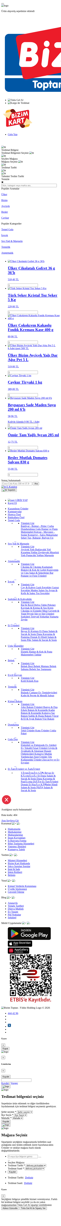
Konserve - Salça (37, 535)
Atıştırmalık (7, 252)
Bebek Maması (42, 666)
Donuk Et (35, 637)
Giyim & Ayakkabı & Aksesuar (39, 749)
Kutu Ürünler (42, 730)
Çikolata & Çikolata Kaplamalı (37, 567)
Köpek (30, 681)
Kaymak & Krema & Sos (34, 608)
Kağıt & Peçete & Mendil (34, 695)
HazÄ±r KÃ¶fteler (42, 784)
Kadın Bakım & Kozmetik (38, 711)
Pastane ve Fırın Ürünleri (34, 575)
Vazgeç (14, 1083)
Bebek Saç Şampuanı (40, 669)
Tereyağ (35, 616)
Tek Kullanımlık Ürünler (36, 758)
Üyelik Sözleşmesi (17, 889)
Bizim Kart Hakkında (19, 863)
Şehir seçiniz (7, 1112)
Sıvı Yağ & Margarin (12, 241)
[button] (9, 490)
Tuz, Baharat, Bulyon (38, 537)
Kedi (24, 681)
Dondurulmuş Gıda (31, 529)
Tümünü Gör (27, 523)
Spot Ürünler (41, 756)
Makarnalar (52, 535)
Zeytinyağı (44, 552)
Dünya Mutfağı (16, 908)
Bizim (4, 200)
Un (51, 537)
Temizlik (5, 247)
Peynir (30, 613)
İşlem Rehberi (15, 872)
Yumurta (54, 616)
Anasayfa (13, 903)
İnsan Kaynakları (16, 837)
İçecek (4, 235)
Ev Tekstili (27, 748)
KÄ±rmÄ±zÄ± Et (31, 775)
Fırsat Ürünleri (40, 748)
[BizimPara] (17, 128)
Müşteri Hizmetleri (17, 860)
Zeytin (24, 619)
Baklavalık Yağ (43, 549)
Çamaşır (33, 692)
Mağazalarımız (15, 834)
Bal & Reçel (27, 605)
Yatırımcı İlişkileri (17, 846)
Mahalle (5, 1118)
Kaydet (6, 1076)
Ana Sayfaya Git (10, 820)
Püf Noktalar (14, 914)
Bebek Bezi (27, 666)
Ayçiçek (5, 206)
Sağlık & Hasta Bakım (40, 716)
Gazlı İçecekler (44, 587)
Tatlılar (37, 654)
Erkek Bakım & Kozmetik (34, 710)
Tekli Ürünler (28, 730)
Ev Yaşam (13, 911)
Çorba (50, 526)
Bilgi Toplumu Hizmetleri (21, 843)
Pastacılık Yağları (35, 555)
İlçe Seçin (6, 1115)
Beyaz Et (26, 631)
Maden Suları (38, 590)
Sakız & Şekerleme (39, 572)
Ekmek (25, 651)
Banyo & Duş (50, 707)
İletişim (11, 875)
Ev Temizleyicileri (47, 692)
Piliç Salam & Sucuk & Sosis (42, 640)
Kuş (36, 681)
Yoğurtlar (45, 616)
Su (46, 590)
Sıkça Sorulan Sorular (19, 866)
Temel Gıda (7, 229)
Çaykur (5, 217)
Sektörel (12, 917)
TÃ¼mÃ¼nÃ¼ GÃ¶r (33, 772)
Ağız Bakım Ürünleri (32, 707)
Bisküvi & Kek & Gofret (34, 570)
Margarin (49, 555)
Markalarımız (14, 832)
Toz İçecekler (43, 593)
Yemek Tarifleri (16, 905)
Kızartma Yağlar (29, 552)
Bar (51, 572)
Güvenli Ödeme (16, 892)
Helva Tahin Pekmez (45, 605)
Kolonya (46, 713)
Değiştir (29, 1177)
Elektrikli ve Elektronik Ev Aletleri (38, 745)
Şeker (24, 537)
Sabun (51, 695)
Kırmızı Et (36, 631)
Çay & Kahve (28, 587)
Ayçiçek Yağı (28, 549)
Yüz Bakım (48, 718)
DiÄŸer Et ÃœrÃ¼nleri (45, 781)
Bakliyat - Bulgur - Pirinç (34, 526)
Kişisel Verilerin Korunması (22, 886)
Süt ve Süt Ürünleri (44, 613)
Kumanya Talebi (16, 849)
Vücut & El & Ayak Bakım (39, 717)
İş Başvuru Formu (17, 840)
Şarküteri (26, 616)
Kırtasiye (39, 754)
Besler (4, 212)
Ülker (4, 194)
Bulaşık (25, 692)
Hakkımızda (14, 829)
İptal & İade (14, 869)
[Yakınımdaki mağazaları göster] (40, 1157)
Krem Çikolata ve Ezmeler (37, 609)
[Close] (5, 1086)
